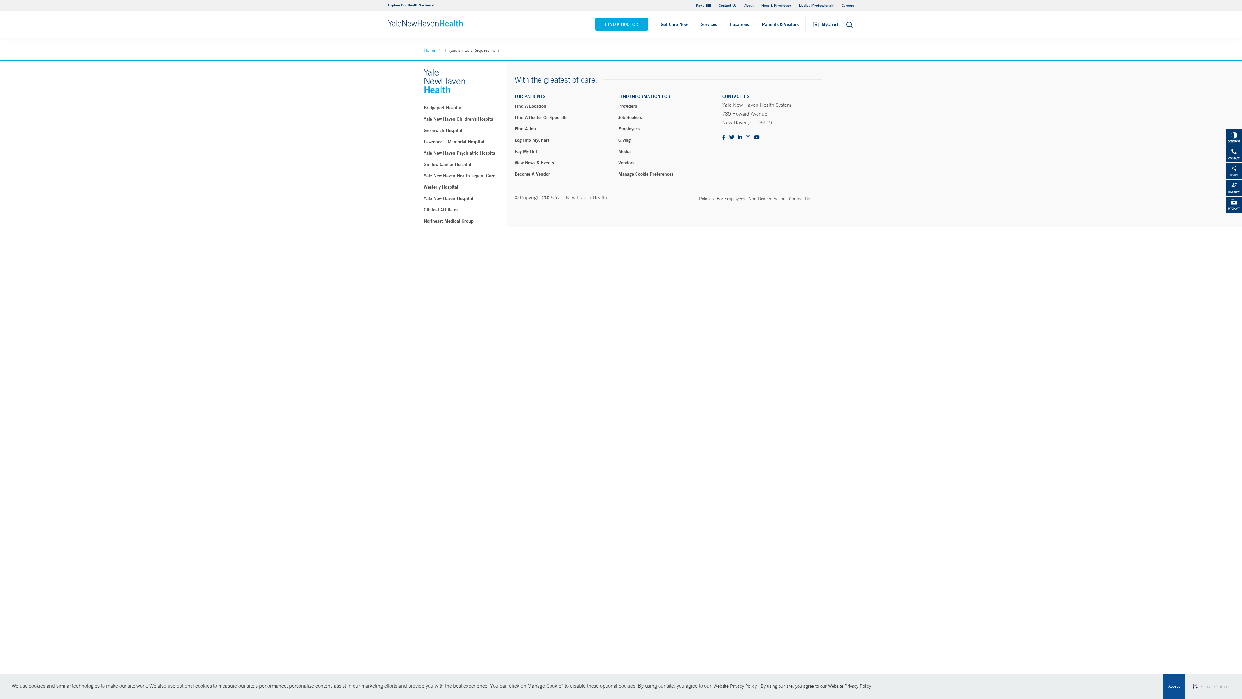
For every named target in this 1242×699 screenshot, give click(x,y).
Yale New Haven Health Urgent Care (459, 176)
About (749, 5)
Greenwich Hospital (443, 130)
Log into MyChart (532, 140)
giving (624, 140)
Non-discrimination (767, 199)
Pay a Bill (703, 5)
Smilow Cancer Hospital (447, 164)
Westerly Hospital (441, 187)
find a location (530, 106)
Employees (629, 129)
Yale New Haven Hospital (448, 198)
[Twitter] (731, 137)
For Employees (731, 199)
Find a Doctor (621, 24)
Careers (848, 5)
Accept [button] (1174, 686)
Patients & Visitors (780, 24)
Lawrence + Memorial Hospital (454, 142)
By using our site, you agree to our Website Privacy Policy (816, 686)
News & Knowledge (776, 5)
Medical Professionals (816, 5)
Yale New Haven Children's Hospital (459, 119)
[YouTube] (757, 137)
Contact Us (727, 5)
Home (429, 50)
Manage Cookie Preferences (645, 174)
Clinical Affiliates (441, 210)
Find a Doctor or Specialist (542, 117)
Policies (706, 199)
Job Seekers (630, 117)
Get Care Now (674, 24)
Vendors (626, 163)
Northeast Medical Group (449, 221)
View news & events (534, 163)
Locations (739, 24)
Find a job (525, 129)
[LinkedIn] (740, 137)
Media (624, 151)
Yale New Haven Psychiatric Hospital (460, 153)
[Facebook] (723, 137)
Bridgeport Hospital (443, 108)
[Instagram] (748, 137)
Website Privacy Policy (735, 686)
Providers (627, 106)
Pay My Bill (526, 151)
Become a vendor (532, 174)
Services (709, 24)
